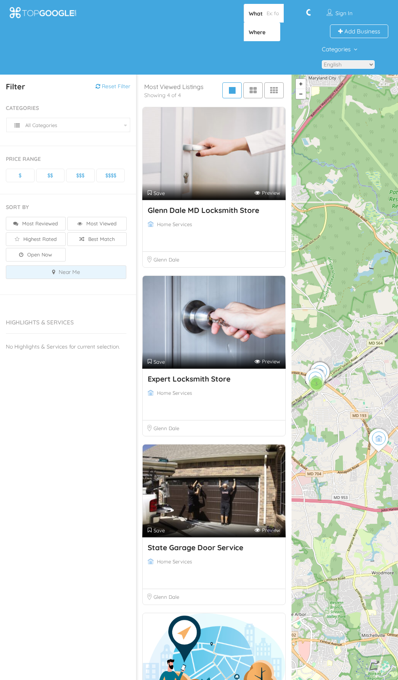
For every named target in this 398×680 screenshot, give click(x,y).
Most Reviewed (39, 223)
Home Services (174, 224)
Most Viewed (101, 223)
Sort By (17, 207)
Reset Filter (115, 86)
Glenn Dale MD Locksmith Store (203, 210)
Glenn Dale (166, 259)
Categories (336, 49)
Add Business (361, 31)
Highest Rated (39, 239)
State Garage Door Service (195, 547)
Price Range (23, 158)
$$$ (80, 175)
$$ (50, 175)
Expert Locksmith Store (189, 379)
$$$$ (110, 175)
